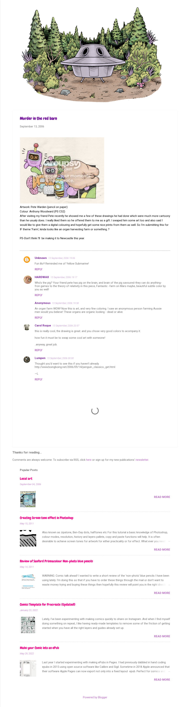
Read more (162, 497)
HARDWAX (42, 277)
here (88, 459)
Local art (26, 478)
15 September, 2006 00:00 (60, 358)
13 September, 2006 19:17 (63, 277)
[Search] (175, 10)
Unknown (41, 258)
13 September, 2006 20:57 (66, 325)
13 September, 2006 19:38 (65, 303)
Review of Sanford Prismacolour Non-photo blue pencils (56, 561)
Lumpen (40, 358)
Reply (38, 269)
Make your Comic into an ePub (39, 648)
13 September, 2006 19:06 (61, 258)
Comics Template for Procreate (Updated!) (47, 604)
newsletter (142, 459)
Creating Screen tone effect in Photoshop (46, 518)
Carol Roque (43, 325)
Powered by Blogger (95, 697)
